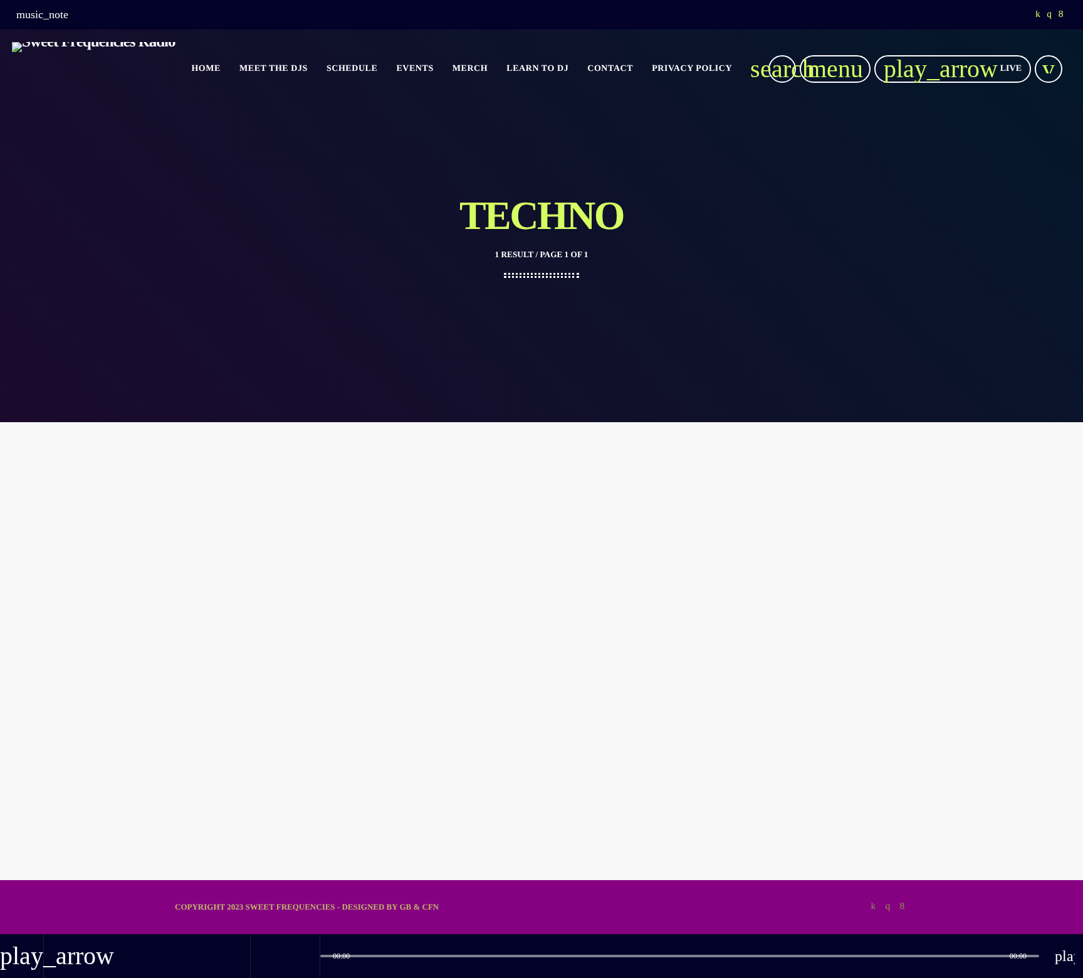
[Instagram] (1049, 15)
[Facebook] (1061, 15)
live (953, 69)
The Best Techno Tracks (246, 738)
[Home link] (93, 69)
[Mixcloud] (1037, 15)
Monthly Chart (223, 714)
